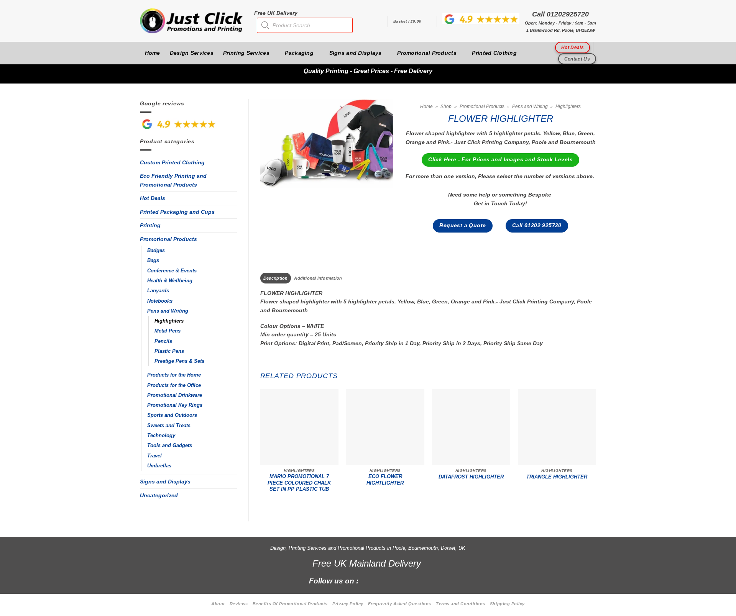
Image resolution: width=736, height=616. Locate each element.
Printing (150, 225)
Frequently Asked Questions (399, 603)
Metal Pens (167, 331)
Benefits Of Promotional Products (290, 603)
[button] (412, 21)
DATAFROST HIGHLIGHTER (471, 477)
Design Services (192, 53)
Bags (153, 260)
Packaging (299, 53)
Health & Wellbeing (169, 280)
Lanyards (158, 290)
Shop (446, 106)
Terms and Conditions (460, 603)
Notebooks (159, 301)
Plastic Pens (169, 351)
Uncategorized (159, 495)
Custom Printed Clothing (172, 162)
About (218, 603)
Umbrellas (159, 466)
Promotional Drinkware (174, 395)
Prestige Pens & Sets (179, 361)
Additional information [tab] (318, 278)
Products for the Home (174, 375)
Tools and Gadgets (169, 445)
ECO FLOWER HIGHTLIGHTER (385, 479)
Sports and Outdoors (172, 415)
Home (152, 53)
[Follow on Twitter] (394, 580)
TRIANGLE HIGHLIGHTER (556, 477)
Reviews (239, 603)
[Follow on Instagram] (381, 580)
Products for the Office (174, 385)
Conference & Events (172, 271)
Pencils (163, 341)
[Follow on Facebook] (368, 580)
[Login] (378, 21)
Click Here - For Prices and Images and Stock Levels (500, 159)
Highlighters (169, 321)
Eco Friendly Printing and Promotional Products (173, 180)
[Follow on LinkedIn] (407, 580)
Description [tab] (275, 278)
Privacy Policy (347, 603)
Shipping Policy (507, 603)
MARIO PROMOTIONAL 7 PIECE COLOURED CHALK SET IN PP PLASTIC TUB (299, 483)
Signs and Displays (355, 53)
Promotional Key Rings (174, 405)
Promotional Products (427, 53)
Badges (156, 250)
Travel (154, 456)
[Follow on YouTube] (420, 580)
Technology (161, 435)
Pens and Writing (167, 311)
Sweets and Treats (169, 425)
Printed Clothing (494, 53)
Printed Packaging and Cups (177, 212)
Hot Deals (152, 198)
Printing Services (246, 53)
